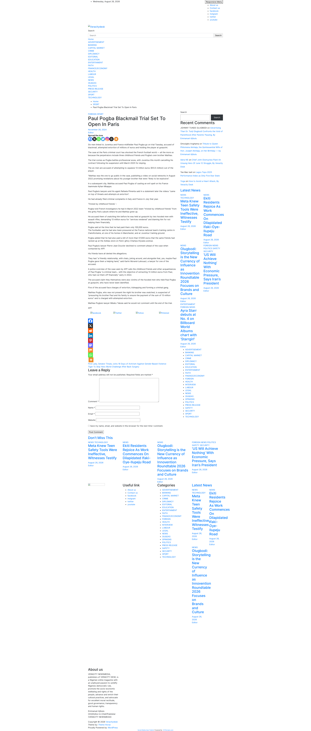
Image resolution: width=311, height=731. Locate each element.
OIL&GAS (92, 83)
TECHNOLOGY (95, 97)
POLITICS (92, 86)
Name (91, 407)
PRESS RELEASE (95, 89)
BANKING (92, 45)
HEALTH (92, 71)
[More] (116, 139)
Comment (93, 401)
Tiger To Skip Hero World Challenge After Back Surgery (113, 366)
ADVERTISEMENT (96, 42)
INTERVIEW (190, 384)
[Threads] (111, 139)
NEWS (91, 80)
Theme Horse (104, 724)
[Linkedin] (90, 335)
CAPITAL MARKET (96, 48)
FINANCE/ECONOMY (97, 68)
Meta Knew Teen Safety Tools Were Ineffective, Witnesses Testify (189, 211)
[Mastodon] (90, 345)
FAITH (91, 65)
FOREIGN (92, 114)
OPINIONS (189, 399)
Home (91, 39)
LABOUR (92, 74)
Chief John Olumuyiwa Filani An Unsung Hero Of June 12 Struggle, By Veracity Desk (201, 163)
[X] (94, 139)
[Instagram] (107, 139)
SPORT (91, 94)
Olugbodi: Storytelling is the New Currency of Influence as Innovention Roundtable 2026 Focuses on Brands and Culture (190, 271)
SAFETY (216, 248)
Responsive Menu (214, 2)
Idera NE (184, 160)
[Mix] (90, 350)
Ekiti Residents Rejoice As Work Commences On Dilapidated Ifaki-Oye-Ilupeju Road (213, 216)
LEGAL (91, 77)
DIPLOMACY (93, 54)
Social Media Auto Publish (146, 730)
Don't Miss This (100, 438)
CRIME (91, 51)
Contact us (215, 8)
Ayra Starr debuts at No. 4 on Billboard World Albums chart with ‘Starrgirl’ (188, 324)
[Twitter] (103, 139)
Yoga (182, 181)
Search (91, 30)
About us (214, 5)
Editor (91, 132)
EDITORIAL (93, 56)
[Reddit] (90, 330)
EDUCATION (93, 59)
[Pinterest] (90, 340)
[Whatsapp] (99, 139)
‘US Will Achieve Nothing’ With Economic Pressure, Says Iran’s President (212, 269)
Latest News (190, 190)
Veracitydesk (112, 722)
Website (91, 420)
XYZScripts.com (168, 730)
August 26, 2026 (188, 226)
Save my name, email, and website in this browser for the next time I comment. (126, 426)
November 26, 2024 (97, 129)
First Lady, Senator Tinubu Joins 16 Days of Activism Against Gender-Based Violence (127, 364)
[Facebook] (90, 139)
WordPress (113, 727)
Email (91, 414)
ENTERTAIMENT (95, 62)
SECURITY (93, 91)
